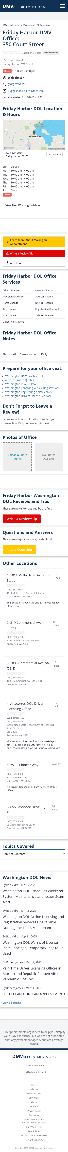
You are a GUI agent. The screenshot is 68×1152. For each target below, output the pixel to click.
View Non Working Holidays (22, 205)
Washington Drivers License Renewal (28, 396)
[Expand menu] (62, 6)
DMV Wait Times (34, 1126)
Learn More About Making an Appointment (28, 242)
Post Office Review (34, 1139)
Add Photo (16, 263)
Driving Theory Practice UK (34, 1135)
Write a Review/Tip (21, 253)
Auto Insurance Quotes (19, 380)
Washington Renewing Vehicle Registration (31, 388)
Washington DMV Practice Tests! (25, 376)
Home (34, 1084)
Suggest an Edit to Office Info (26, 91)
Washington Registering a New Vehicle (29, 392)
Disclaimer (34, 1115)
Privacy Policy (34, 1110)
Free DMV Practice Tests (34, 1122)
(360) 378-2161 (17, 84)
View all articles (12, 1003)
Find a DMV (34, 1089)
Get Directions (54, 154)
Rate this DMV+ (51, 52)
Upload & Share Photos (17, 457)
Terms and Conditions (34, 1119)
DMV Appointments (11, 25)
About (34, 1102)
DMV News (34, 1097)
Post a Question (19, 549)
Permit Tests (34, 1131)
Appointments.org (24, 6)
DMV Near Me (34, 1093)
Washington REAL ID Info (20, 384)
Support (34, 1106)
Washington (28, 25)
